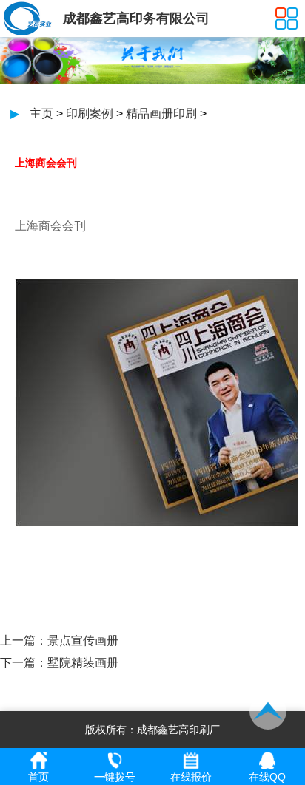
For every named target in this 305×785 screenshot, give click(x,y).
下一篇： (23, 662)
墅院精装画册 (82, 662)
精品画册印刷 (161, 113)
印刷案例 (89, 113)
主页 (41, 113)
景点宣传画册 (82, 640)
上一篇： (23, 640)
